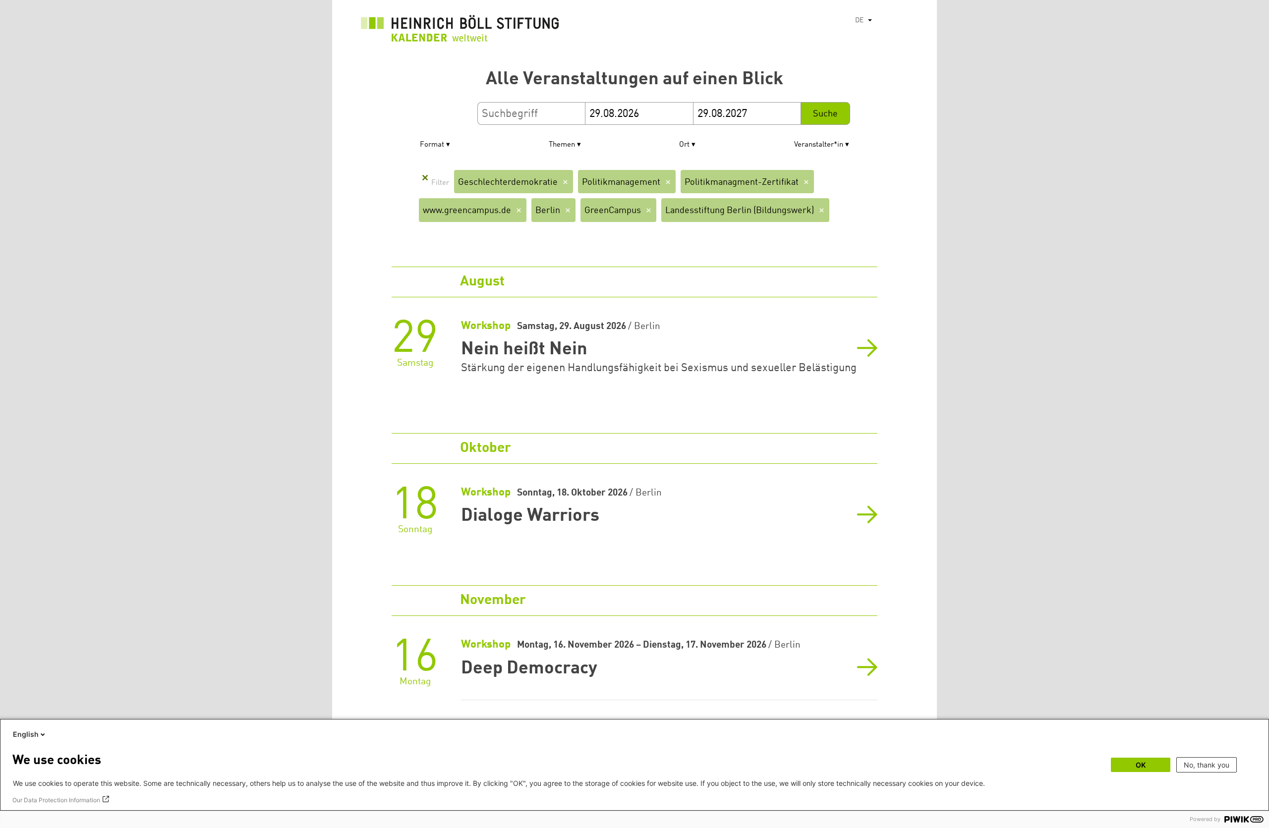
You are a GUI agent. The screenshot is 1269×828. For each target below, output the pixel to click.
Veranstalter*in (818, 145)
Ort (684, 145)
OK (1141, 765)
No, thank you (1206, 765)
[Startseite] (460, 31)
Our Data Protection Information (56, 800)
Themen (562, 145)
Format (432, 145)
